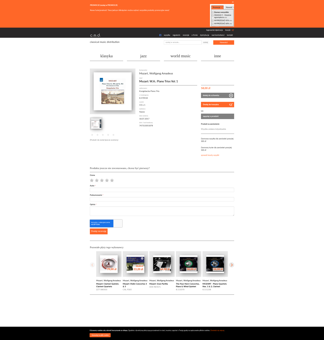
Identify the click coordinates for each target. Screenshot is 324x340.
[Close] (232, 2)
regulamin (176, 35)
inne (217, 56)
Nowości (224, 42)
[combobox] (182, 42)
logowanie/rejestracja (214, 30)
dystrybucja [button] (204, 35)
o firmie (195, 35)
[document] (162, 333)
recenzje (186, 35)
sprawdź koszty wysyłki (210, 155)
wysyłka (167, 35)
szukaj (205, 42)
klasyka (106, 56)
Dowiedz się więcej (217, 330)
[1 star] (91, 180)
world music (180, 56)
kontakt (230, 35)
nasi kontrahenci (218, 35)
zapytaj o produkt (211, 116)
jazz (143, 56)
